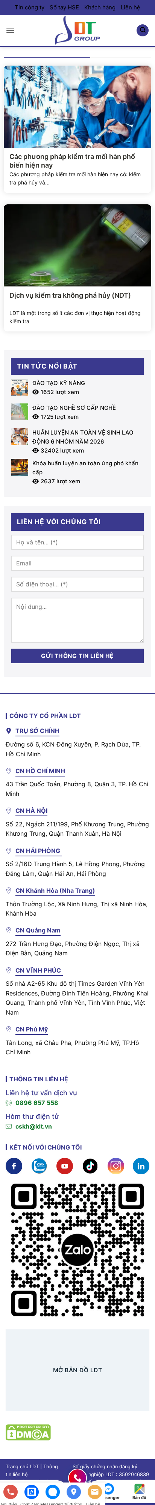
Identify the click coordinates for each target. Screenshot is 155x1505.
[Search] (143, 30)
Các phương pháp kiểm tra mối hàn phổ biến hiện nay (72, 161)
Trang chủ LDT (22, 1466)
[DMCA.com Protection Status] (28, 1432)
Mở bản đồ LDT (77, 1370)
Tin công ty (29, 7)
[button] (10, 30)
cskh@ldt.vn (33, 1126)
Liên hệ (130, 7)
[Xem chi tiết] (14, 1165)
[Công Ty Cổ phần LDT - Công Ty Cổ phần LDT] (77, 30)
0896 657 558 (36, 1102)
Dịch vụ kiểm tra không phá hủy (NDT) (70, 295)
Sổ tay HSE (64, 7)
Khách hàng (99, 7)
